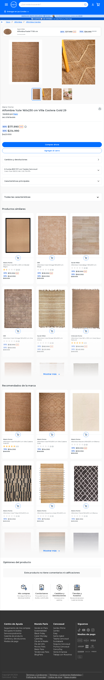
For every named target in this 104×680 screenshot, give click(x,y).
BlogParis (38, 654)
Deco (8, 22)
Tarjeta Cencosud (61, 639)
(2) (19, 269)
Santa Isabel (58, 636)
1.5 (17, 269)
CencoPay (57, 649)
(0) (52, 269)
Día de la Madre (41, 641)
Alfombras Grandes (33, 22)
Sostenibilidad (40, 631)
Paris (15, 114)
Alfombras (18, 22)
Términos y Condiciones (36, 675)
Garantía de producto (13, 636)
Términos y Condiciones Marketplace (65, 675)
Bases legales (70, 677)
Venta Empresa (60, 652)
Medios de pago (11, 641)
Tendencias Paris (41, 652)
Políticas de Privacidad (36, 677)
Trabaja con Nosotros (62, 654)
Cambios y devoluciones (14, 639)
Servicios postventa (12, 633)
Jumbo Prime (59, 628)
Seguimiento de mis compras (17, 628)
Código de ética (55, 677)
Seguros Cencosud (61, 644)
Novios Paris (39, 647)
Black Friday (39, 633)
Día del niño (39, 644)
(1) (18, 446)
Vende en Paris (41, 628)
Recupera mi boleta (12, 631)
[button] (52, 12)
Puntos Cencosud (61, 647)
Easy (55, 633)
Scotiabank (58, 641)
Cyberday (38, 639)
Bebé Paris (39, 649)
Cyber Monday (40, 636)
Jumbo (56, 631)
